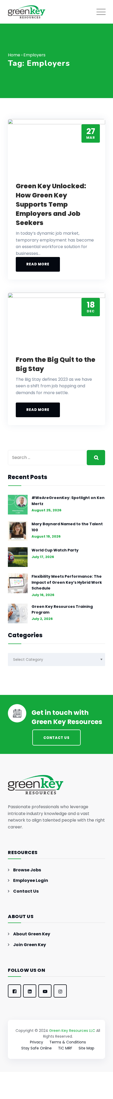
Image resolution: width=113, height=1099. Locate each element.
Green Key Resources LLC (72, 1030)
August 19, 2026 (46, 536)
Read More (37, 264)
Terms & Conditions (67, 1042)
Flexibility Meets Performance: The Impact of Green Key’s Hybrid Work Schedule (67, 582)
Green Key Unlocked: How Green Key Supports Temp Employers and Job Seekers (51, 204)
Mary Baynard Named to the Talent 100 (67, 526)
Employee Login (30, 880)
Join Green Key (29, 945)
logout (22, 1095)
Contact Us (26, 891)
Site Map (86, 1048)
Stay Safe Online (36, 1048)
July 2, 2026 (42, 618)
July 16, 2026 (43, 595)
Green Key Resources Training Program (62, 609)
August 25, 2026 (46, 510)
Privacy (36, 1042)
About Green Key (31, 934)
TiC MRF (65, 1048)
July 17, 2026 (43, 557)
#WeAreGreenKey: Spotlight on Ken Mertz (68, 500)
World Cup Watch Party (55, 550)
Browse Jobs (27, 870)
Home (14, 55)
